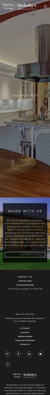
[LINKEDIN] (29, 354)
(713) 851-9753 (25, 281)
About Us (25, 332)
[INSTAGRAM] (7, 354)
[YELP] (8, 364)
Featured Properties (25, 340)
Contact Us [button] (25, 254)
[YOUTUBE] (40, 354)
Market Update (25, 336)
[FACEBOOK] (18, 354)
